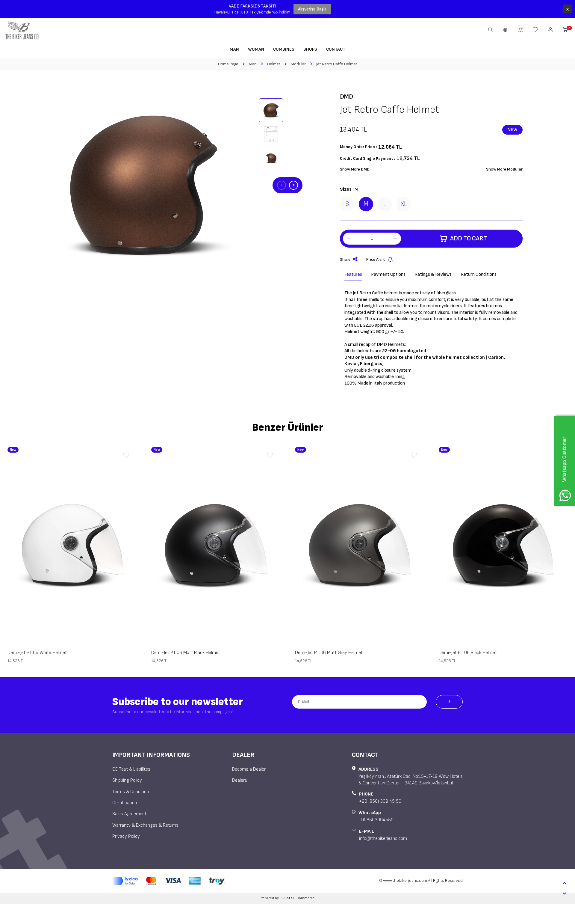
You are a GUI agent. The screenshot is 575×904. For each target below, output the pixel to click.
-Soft (287, 898)
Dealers (239, 780)
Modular (298, 64)
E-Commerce (304, 898)
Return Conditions (479, 274)
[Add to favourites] (126, 455)
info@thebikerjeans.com (383, 838)
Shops (310, 49)
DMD (346, 96)
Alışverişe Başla (312, 9)
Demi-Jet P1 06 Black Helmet (468, 653)
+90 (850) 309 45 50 (380, 801)
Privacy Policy (126, 836)
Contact (335, 49)
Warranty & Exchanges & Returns (145, 825)
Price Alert (375, 259)
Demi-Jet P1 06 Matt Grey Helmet (329, 653)
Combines (283, 49)
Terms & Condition (130, 792)
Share (345, 259)
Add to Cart (468, 238)
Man (234, 49)
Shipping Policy (127, 780)
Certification (124, 803)
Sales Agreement (129, 814)
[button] (281, 185)
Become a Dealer (249, 769)
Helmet (273, 64)
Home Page (228, 64)
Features (353, 274)
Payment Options (388, 274)
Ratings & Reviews (433, 274)
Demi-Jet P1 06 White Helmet (37, 653)
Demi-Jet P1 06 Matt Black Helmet (185, 653)
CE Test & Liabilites (131, 769)
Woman (256, 49)
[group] (144, 185)
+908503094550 (376, 820)
